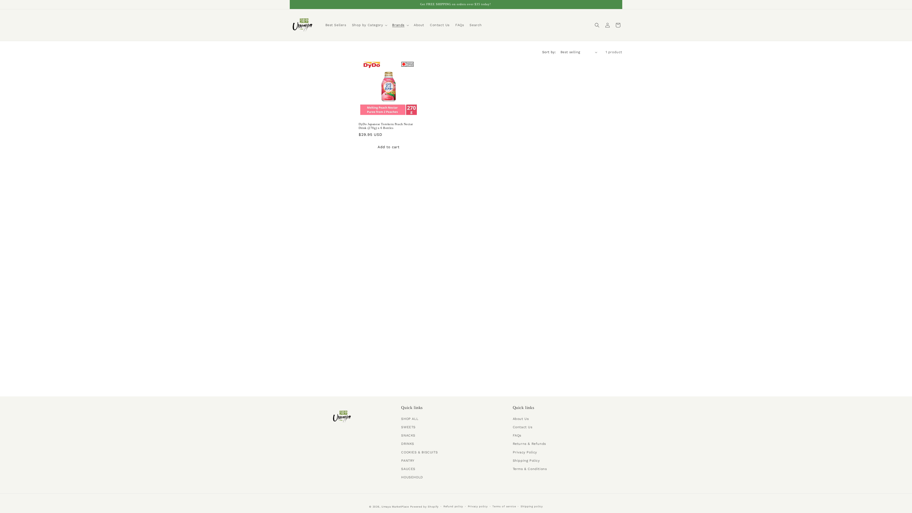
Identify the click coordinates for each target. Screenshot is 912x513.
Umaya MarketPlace (395, 506)
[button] (369, 25)
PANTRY (407, 460)
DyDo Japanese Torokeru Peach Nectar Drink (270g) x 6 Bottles (386, 126)
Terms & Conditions (530, 469)
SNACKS (408, 435)
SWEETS (408, 427)
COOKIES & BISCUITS (419, 452)
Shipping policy (532, 506)
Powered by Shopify (424, 506)
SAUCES (408, 469)
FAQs (517, 435)
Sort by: (549, 52)
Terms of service (504, 506)
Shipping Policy (526, 460)
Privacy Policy (525, 452)
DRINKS (407, 444)
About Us (521, 419)
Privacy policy (478, 506)
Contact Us (522, 427)
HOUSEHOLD (412, 477)
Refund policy (453, 506)
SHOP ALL (409, 419)
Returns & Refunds (529, 444)
